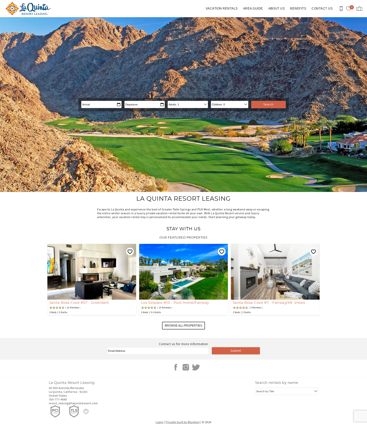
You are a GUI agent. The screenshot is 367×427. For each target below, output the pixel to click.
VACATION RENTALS (222, 8)
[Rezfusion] (86, 411)
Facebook (175, 367)
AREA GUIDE (253, 8)
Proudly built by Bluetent (183, 422)
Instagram (186, 367)
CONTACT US (322, 8)
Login (159, 422)
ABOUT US (276, 8)
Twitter (196, 367)
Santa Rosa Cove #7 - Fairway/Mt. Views (269, 303)
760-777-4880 (58, 399)
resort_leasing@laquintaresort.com (73, 403)
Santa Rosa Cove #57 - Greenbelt (79, 303)
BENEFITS (298, 8)
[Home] (29, 8)
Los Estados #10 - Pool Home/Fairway (175, 303)
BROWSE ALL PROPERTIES (183, 325)
